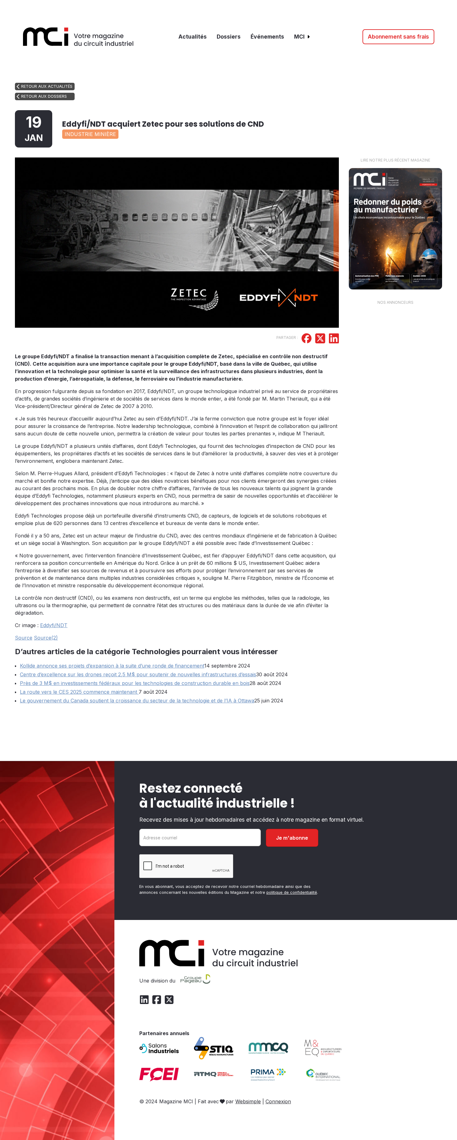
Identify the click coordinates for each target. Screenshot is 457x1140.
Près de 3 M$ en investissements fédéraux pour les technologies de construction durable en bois (135, 683)
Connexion (278, 1101)
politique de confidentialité (291, 892)
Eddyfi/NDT (53, 625)
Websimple (248, 1101)
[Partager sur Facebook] (307, 339)
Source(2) (46, 638)
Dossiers (229, 36)
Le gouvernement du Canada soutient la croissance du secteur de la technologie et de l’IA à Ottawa (137, 700)
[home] (78, 36)
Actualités (192, 36)
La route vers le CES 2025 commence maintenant (79, 692)
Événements (267, 36)
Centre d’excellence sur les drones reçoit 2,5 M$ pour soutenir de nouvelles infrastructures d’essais (138, 674)
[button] (302, 36)
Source (23, 638)
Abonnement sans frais (398, 36)
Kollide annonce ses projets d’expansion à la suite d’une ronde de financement (112, 666)
